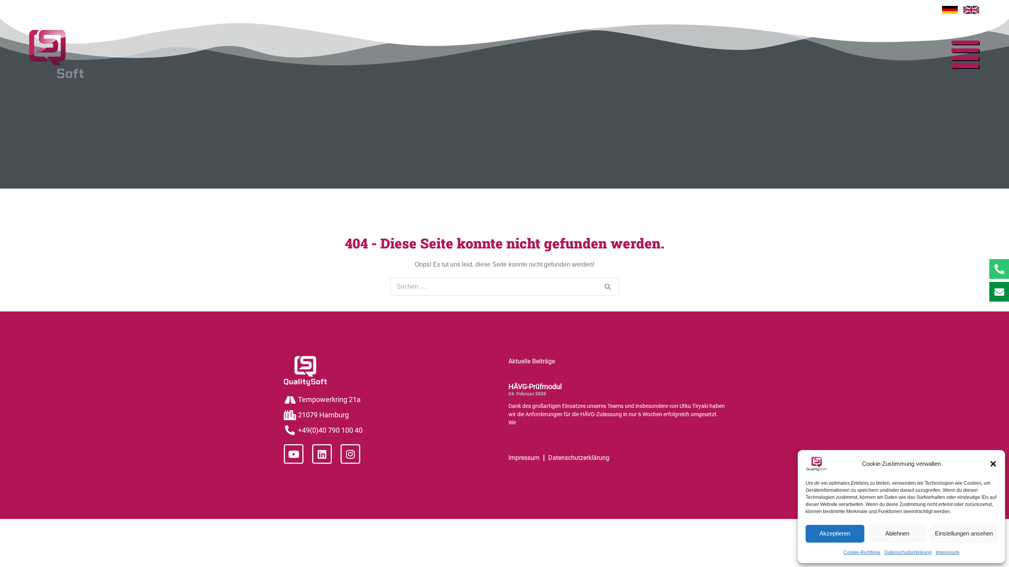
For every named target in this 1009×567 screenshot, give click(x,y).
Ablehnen (897, 533)
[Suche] (608, 287)
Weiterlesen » (522, 436)
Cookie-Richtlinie (862, 552)
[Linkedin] (322, 454)
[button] (993, 464)
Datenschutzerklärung (908, 552)
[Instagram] (350, 454)
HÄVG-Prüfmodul (535, 386)
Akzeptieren (834, 533)
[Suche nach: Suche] (504, 286)
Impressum (947, 552)
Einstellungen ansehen (964, 533)
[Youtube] (293, 454)
